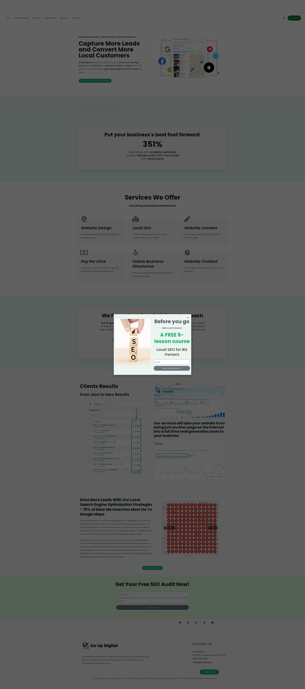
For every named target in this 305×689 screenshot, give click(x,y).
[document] (152, 344)
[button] (188, 317)
